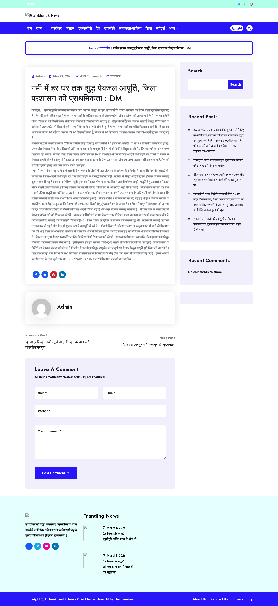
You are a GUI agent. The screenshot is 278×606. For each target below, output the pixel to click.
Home (92, 48)
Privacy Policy (242, 599)
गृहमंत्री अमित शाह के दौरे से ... (119, 542)
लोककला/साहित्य (130, 28)
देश (98, 28)
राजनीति (109, 28)
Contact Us (219, 599)
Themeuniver (123, 599)
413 (91, 76)
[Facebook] (233, 4)
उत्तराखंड (105, 48)
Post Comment (54, 473)
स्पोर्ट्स (160, 28)
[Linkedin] (245, 4)
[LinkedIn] (55, 546)
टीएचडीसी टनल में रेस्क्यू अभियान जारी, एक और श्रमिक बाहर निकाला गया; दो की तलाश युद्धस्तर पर (218, 180)
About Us (200, 599)
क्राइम (70, 28)
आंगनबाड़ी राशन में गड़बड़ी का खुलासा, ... (118, 569)
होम (29, 28)
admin (64, 306)
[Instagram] (251, 4)
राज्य (39, 28)
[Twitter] (239, 4)
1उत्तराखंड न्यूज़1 (115, 533)
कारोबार (56, 28)
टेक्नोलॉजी (85, 28)
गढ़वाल (30, 4)
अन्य (172, 28)
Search (195, 70)
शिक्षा (149, 28)
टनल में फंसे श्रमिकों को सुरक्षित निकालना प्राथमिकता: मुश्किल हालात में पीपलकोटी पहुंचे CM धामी (217, 224)
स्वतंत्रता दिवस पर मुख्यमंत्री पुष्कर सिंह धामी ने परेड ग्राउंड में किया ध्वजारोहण (218, 162)
